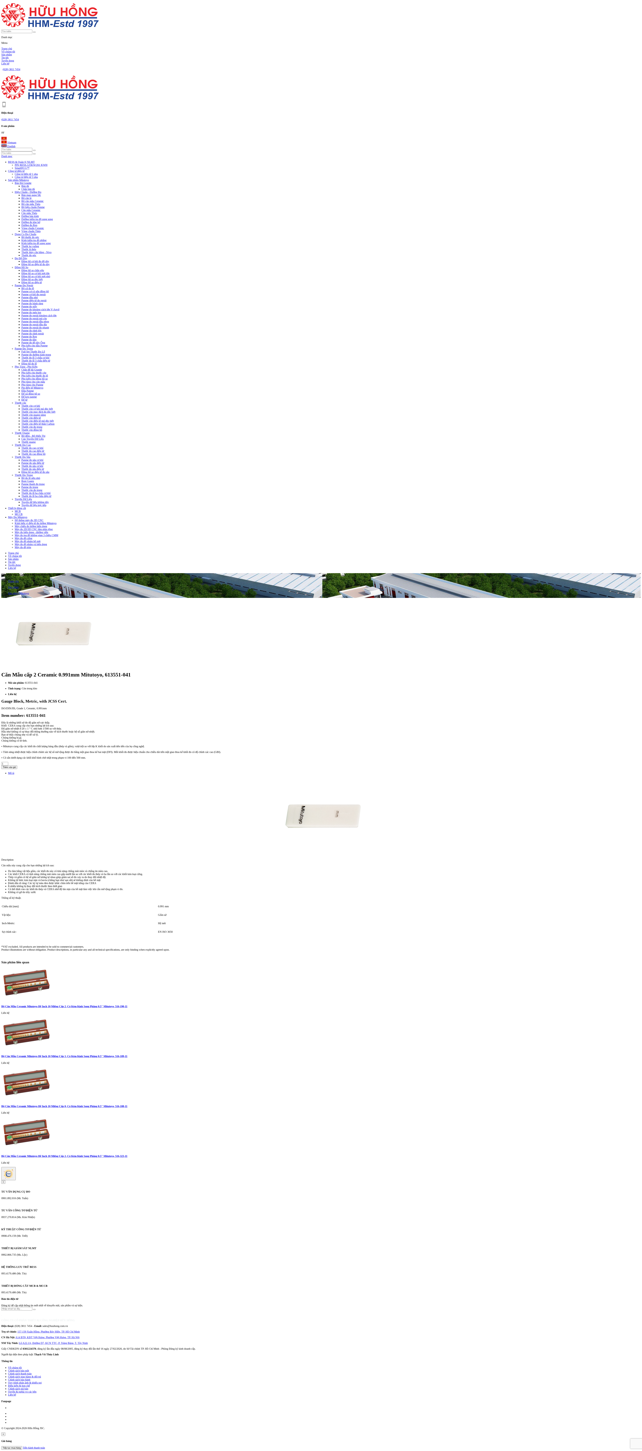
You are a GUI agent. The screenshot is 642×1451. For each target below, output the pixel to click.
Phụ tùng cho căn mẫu (33, 381)
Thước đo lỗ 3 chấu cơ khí (35, 357)
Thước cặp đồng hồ (31, 429)
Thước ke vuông (30, 246)
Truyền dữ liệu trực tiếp (33, 505)
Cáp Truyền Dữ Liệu (32, 439)
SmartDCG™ (22, 168)
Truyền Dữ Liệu (23, 499)
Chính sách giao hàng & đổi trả (24, 1376)
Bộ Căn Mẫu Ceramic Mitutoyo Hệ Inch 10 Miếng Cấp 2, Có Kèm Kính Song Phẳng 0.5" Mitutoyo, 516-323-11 (64, 1156)
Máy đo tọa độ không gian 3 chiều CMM (36, 535)
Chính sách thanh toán (20, 1373)
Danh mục (6, 156)
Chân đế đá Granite (31, 369)
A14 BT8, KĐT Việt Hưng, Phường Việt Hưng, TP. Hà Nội (47, 1337)
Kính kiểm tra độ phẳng (33, 240)
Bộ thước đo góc (30, 237)
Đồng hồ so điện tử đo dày (35, 264)
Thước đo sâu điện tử (32, 469)
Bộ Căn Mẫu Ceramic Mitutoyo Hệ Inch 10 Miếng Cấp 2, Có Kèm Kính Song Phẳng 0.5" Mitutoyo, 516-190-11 (64, 1006)
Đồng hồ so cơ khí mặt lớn (35, 273)
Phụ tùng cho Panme (32, 384)
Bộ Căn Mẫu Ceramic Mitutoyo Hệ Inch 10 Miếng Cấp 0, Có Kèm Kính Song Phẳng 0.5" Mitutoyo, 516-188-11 (64, 1106)
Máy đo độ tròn (23, 547)
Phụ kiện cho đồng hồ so (34, 378)
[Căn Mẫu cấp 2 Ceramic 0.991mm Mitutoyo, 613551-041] (51, 666)
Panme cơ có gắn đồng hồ (35, 291)
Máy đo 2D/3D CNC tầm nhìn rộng (34, 529)
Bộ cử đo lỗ (27, 288)
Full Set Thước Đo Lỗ (33, 351)
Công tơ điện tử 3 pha (26, 177)
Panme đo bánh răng (32, 303)
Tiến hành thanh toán (34, 1447)
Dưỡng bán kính (30, 216)
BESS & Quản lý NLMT (21, 162)
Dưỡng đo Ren (29, 225)
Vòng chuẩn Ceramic (32, 228)
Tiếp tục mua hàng (12, 1448)
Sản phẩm (6, 54)
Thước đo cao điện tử (32, 451)
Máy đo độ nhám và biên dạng (31, 544)
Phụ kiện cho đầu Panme (34, 345)
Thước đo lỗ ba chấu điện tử (36, 496)
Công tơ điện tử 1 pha (26, 174)
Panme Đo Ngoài (24, 285)
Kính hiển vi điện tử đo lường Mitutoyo (36, 523)
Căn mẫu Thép (29, 213)
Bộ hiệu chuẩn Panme (33, 207)
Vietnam (11, 142)
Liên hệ (5, 63)
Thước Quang (22, 432)
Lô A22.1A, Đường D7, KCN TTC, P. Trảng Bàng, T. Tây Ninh (53, 1343)
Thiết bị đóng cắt (17, 508)
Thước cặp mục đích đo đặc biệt (38, 411)
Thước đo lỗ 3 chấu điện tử (35, 360)
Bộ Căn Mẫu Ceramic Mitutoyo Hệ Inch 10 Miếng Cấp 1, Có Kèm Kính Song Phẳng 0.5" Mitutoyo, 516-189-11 (64, 1056)
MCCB (19, 514)
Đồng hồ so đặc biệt (32, 279)
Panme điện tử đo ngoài (33, 300)
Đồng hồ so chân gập (32, 270)
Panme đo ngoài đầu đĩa (34, 324)
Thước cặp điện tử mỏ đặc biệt (37, 420)
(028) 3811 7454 (11, 69)
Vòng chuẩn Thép (31, 231)
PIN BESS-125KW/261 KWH (31, 165)
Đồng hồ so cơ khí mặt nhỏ (35, 276)
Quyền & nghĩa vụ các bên (22, 1391)
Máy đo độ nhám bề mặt (27, 541)
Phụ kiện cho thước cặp (33, 372)
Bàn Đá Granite (23, 183)
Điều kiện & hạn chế (19, 1385)
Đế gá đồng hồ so (30, 393)
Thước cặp (20, 402)
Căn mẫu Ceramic (30, 210)
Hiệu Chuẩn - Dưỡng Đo (28, 192)
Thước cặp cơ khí (30, 405)
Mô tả (11, 773)
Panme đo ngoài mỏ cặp (34, 318)
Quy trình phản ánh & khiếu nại (25, 1382)
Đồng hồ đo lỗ (29, 363)
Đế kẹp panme (29, 396)
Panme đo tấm (28, 339)
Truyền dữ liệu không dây (35, 502)
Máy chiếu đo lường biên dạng (31, 526)
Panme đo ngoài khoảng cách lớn (39, 315)
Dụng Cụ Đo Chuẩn (25, 234)
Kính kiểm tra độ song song (36, 243)
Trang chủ (6, 48)
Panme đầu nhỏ (29, 297)
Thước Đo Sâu (22, 457)
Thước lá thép (28, 249)
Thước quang (28, 442)
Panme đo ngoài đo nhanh (35, 327)
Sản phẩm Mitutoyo (18, 180)
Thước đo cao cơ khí (32, 448)
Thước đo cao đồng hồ (33, 454)
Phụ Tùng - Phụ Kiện (26, 366)
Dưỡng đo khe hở (30, 222)
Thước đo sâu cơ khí (32, 466)
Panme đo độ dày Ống (33, 342)
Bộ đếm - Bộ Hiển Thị (33, 435)
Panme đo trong (29, 487)
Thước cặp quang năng (33, 414)
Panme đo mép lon (31, 312)
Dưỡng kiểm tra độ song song (37, 219)
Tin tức (5, 57)
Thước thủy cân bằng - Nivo (36, 252)
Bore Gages (27, 481)
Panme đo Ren (29, 336)
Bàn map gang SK (31, 195)
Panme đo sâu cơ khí (32, 460)
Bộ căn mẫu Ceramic (32, 201)
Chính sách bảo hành (19, 1379)
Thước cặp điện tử (31, 417)
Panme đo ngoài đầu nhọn (35, 321)
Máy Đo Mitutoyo (17, 517)
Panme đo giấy (29, 306)
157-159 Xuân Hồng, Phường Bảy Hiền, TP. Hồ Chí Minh (48, 1331)
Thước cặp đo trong (31, 426)
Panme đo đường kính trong (36, 354)
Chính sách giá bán (18, 1388)
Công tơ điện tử (16, 171)
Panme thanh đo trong (33, 484)
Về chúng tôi (8, 51)
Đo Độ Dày (21, 258)
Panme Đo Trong (24, 348)
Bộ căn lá (26, 198)
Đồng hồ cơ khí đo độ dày (35, 261)
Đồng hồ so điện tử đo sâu (35, 472)
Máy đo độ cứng (23, 538)
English (11, 146)
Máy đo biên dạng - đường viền (31, 532)
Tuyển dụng (7, 60)
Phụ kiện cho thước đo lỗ (34, 375)
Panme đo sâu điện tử (32, 463)
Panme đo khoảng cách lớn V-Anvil (40, 309)
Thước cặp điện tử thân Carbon (38, 423)
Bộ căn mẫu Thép (30, 204)
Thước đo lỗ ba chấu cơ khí (35, 493)
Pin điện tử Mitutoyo (32, 387)
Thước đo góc (28, 255)
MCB (18, 511)
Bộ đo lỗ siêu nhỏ (30, 478)
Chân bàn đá (28, 189)
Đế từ (24, 399)
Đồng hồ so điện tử (31, 282)
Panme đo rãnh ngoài (32, 333)
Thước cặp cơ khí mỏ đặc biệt (37, 408)
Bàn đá (25, 186)
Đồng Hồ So (21, 267)
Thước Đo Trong (24, 475)
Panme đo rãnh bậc (31, 330)
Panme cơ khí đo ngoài (33, 294)
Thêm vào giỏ (9, 767)
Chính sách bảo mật (18, 1370)
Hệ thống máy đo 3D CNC (29, 520)
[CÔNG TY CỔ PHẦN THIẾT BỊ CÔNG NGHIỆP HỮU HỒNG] (50, 28)
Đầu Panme (27, 390)
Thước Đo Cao (23, 445)
